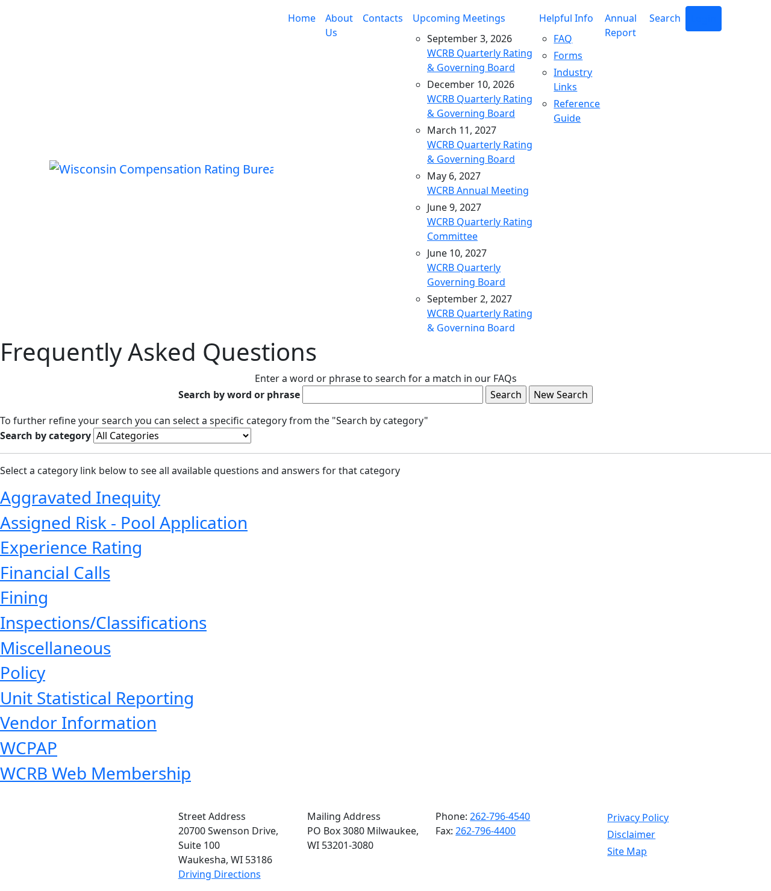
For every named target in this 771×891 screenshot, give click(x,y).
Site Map (627, 851)
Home (302, 18)
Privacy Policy (638, 817)
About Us (339, 25)
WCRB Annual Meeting (478, 190)
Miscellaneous (55, 647)
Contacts (383, 18)
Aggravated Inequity (80, 497)
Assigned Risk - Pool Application (124, 522)
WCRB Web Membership (95, 772)
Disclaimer (631, 834)
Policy (22, 672)
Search (665, 18)
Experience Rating (71, 547)
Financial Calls (55, 572)
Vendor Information (78, 722)
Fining (24, 597)
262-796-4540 (500, 816)
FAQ (563, 38)
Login (703, 18)
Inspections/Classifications (103, 622)
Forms (568, 55)
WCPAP (28, 747)
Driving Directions (219, 874)
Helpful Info (566, 18)
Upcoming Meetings (459, 18)
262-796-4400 (485, 830)
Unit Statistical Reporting (97, 697)
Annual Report (621, 25)
